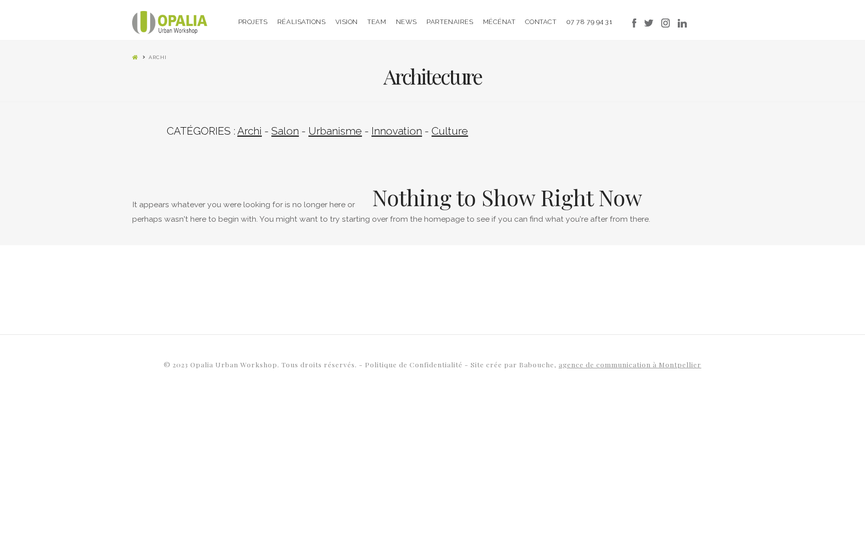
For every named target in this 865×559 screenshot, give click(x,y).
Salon (285, 131)
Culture (449, 131)
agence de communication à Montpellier (630, 364)
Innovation (396, 131)
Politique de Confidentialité (415, 364)
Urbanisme (335, 131)
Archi (249, 131)
